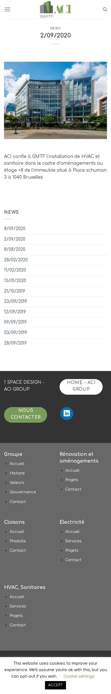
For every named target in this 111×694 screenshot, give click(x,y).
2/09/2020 (14, 239)
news (55, 28)
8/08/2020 (14, 249)
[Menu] (7, 9)
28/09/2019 (15, 343)
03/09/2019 (15, 332)
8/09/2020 (14, 228)
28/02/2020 (16, 260)
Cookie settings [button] (79, 676)
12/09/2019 (15, 312)
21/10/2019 (14, 291)
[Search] (105, 9)
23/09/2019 (15, 301)
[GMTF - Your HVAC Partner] (55, 9)
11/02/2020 (15, 270)
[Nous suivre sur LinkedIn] (66, 413)
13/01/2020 (15, 280)
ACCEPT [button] (55, 685)
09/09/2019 (15, 322)
